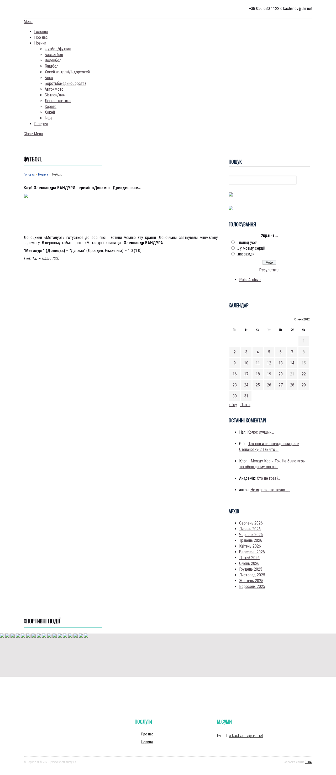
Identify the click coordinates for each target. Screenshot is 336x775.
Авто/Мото (54, 89)
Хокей (50, 112)
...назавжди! (245, 254)
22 (304, 374)
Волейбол (53, 60)
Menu (28, 21)
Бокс (49, 77)
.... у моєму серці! (250, 248)
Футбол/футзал (58, 48)
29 (304, 385)
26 (269, 385)
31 (246, 396)
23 (235, 385)
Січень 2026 (249, 563)
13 (281, 363)
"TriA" (308, 762)
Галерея (41, 123)
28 (292, 385)
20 (281, 374)
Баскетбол (54, 54)
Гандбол (52, 66)
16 (235, 374)
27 (281, 385)
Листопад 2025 (252, 574)
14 (292, 363)
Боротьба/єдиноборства (65, 83)
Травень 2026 (250, 540)
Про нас (41, 37)
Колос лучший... (260, 432)
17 (246, 374)
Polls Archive (250, 279)
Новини (40, 43)
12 (269, 363)
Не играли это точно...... (270, 489)
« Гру (233, 404)
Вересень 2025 (252, 586)
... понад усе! (246, 242)
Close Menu (33, 133)
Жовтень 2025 (251, 580)
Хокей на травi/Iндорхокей (67, 71)
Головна (41, 31)
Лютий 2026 (249, 557)
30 (235, 396)
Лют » (245, 404)
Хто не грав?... (269, 478)
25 (258, 385)
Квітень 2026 (250, 546)
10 (246, 363)
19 (269, 374)
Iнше (48, 118)
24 (246, 385)
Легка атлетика (58, 100)
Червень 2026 (251, 534)
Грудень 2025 (250, 569)
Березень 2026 (252, 551)
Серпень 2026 (251, 523)
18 (258, 374)
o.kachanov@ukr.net (246, 735)
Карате (50, 106)
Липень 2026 (250, 528)
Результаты (269, 270)
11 (258, 363)
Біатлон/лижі (55, 94)
